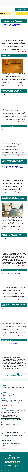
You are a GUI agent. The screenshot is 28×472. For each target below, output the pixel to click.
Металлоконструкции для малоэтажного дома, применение (12, 20)
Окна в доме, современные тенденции (14, 126)
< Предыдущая (10, 373)
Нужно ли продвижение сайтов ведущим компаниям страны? (11, 90)
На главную (5, 9)
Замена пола (6, 56)
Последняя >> (20, 375)
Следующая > (13, 375)
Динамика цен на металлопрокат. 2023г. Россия (11, 444)
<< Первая (4, 373)
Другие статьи (5, 428)
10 (9, 375)
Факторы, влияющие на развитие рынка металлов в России (11, 436)
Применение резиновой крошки (11, 270)
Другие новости (6, 405)
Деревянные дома (7, 340)
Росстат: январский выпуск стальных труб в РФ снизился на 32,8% (13, 394)
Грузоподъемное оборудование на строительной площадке (12, 234)
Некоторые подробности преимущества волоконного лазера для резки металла (13, 198)
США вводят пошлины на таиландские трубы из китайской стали (13, 388)
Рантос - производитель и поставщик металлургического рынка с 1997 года (11, 418)
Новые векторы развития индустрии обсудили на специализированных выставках (13, 411)
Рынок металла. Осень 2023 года (9, 440)
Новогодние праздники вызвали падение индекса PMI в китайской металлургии (12, 401)
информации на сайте (11, 467)
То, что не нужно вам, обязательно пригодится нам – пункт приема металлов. (12, 161)
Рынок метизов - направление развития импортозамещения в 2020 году (11, 423)
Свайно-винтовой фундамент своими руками (13, 305)
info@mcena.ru (17, 462)
